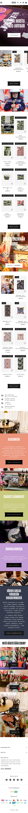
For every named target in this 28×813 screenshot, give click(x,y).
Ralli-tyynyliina (20, 188)
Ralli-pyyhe (7, 161)
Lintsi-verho (20, 374)
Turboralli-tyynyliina (20, 214)
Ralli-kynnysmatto (7, 214)
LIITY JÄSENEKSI (6, 768)
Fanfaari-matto (7, 374)
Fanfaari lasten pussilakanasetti (8, 348)
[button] (18, 2)
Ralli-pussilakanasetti (21, 136)
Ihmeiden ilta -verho (7, 322)
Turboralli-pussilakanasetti (21, 162)
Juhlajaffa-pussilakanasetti (18, 69)
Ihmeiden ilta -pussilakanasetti (21, 296)
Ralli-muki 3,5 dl (7, 188)
